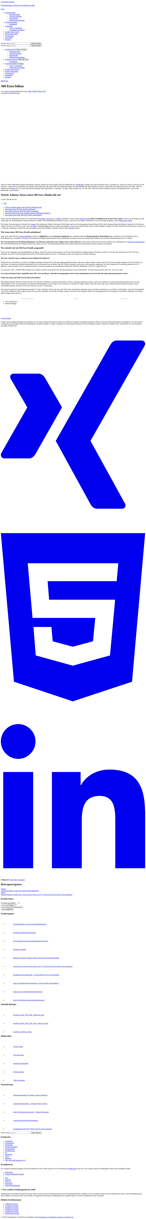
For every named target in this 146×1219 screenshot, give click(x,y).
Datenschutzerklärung (12, 1185)
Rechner (8, 39)
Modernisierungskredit (17, 20)
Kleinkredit (13, 24)
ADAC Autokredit (15, 28)
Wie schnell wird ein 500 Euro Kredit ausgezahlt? (22, 211)
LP (6, 1153)
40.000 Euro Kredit (11, 1211)
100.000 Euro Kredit (12, 1213)
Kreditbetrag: (5, 903)
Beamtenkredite (14, 14)
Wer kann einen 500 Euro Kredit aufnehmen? (20, 209)
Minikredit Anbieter (125, 220)
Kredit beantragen (11, 22)
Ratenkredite (13, 18)
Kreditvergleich (10, 13)
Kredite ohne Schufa (12, 32)
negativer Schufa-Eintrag (136, 242)
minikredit (21, 880)
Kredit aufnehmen (25, 236)
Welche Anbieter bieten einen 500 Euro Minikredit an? (23, 207)
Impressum (9, 1184)
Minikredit (4, 81)
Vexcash (49, 219)
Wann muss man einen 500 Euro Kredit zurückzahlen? (23, 215)
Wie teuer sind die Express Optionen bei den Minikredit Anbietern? (27, 213)
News (7, 1156)
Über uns (8, 1182)
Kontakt (8, 1180)
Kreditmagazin (10, 1151)
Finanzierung (9, 36)
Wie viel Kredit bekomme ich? (15, 1160)
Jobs (6, 1178)
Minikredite (80, 184)
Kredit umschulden (11, 34)
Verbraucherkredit (15, 16)
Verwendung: (5, 907)
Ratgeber (8, 1158)
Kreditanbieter (10, 1149)
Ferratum (42, 219)
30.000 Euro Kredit (11, 1210)
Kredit (13, 188)
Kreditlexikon (71, 1169)
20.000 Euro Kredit (11, 1208)
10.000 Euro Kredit (11, 1206)
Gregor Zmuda (9, 91)
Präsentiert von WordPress (48, 1217)
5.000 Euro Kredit (11, 1204)
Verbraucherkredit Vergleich (14, 1174)
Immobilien (9, 38)
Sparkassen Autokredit (17, 30)
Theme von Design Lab (65, 1217)
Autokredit (8, 26)
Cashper (58, 219)
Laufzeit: (4, 905)
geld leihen (13, 880)
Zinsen (34, 226)
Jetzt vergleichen (7, 909)
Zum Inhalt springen (8, 2)
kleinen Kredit (84, 219)
